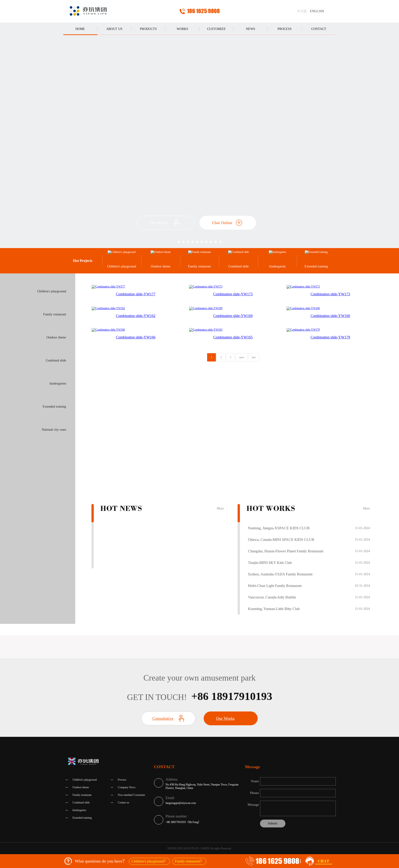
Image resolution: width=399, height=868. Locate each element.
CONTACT (318, 29)
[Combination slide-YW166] (108, 329)
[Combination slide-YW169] (205, 308)
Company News (127, 787)
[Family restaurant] (199, 252)
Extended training (316, 266)
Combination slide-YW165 (233, 337)
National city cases (54, 429)
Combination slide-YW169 (233, 316)
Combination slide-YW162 (135, 316)
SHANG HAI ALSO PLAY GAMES (88, 11)
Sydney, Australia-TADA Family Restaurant (280, 574)
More (220, 508)
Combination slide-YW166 (135, 337)
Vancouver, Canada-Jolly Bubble (272, 597)
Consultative (162, 718)
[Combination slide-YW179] (303, 329)
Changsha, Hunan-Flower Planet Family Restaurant (285, 551)
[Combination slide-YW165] (205, 329)
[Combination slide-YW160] (303, 308)
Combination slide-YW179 (330, 337)
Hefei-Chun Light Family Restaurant (275, 586)
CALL (199, 11)
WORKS (182, 29)
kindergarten (277, 266)
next (241, 357)
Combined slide (238, 266)
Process (122, 779)
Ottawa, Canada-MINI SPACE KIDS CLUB (281, 540)
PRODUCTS (148, 29)
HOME (80, 29)
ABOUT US (114, 29)
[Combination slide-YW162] (108, 308)
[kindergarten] (277, 252)
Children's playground (121, 266)
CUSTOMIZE (216, 29)
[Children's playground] (121, 252)
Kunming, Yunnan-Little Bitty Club (274, 609)
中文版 (302, 11)
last (254, 357)
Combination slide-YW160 (330, 316)
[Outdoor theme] (160, 252)
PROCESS (285, 29)
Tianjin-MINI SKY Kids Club (270, 563)
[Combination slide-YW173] (205, 286)
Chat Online (222, 222)
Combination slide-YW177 (135, 294)
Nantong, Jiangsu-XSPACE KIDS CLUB (279, 528)
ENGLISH (317, 11)
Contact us (123, 802)
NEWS (250, 29)
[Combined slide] (238, 252)
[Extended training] (316, 252)
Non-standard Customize (131, 795)
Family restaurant (199, 266)
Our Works (159, 222)
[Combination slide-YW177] (108, 286)
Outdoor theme (160, 266)
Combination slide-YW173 (233, 294)
